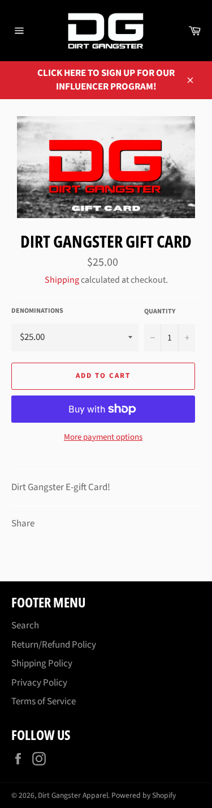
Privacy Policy (39, 683)
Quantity (159, 311)
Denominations (37, 311)
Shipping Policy (41, 663)
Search (25, 625)
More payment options (103, 437)
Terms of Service (43, 701)
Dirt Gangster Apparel (73, 795)
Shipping (62, 280)
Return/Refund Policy (53, 645)
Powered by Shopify (143, 795)
